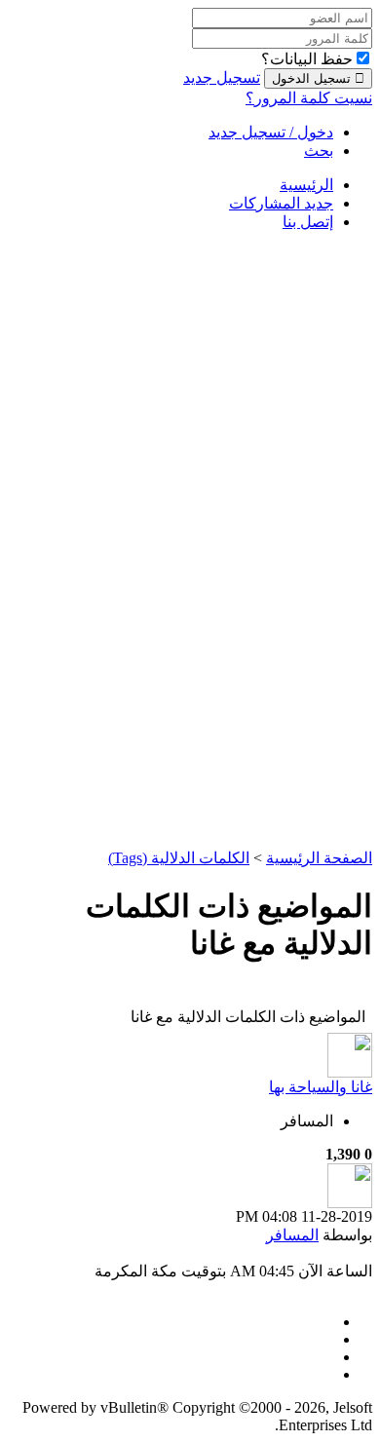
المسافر (307, 1121)
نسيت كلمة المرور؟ (309, 98)
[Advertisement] (294, 539)
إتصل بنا (308, 221)
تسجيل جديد (221, 77)
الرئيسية (306, 184)
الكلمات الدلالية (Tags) (178, 858)
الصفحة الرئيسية (319, 858)
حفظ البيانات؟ (307, 59)
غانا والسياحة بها (320, 1087)
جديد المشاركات (281, 203)
